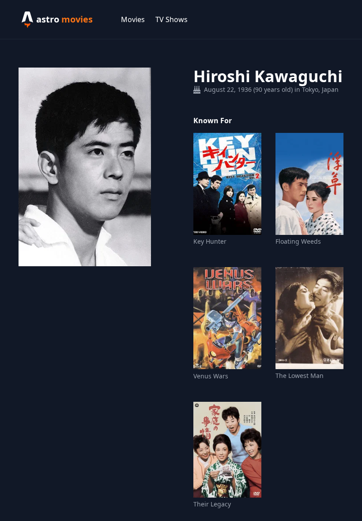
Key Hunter (209, 241)
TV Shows (171, 19)
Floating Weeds (298, 241)
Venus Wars (210, 376)
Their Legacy (212, 504)
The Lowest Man (299, 375)
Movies (133, 19)
